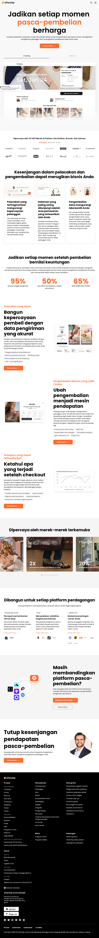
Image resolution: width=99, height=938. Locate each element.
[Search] (91, 3)
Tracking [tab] (26, 48)
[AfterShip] (8, 2)
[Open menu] (95, 2)
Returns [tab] (72, 48)
